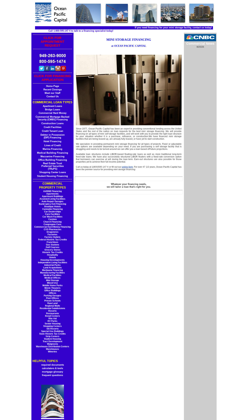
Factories (52, 234)
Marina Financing (52, 149)
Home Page (52, 86)
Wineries (52, 351)
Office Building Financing (52, 160)
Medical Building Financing (52, 152)
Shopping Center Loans (52, 172)
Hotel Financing (52, 141)
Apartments (52, 194)
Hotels (52, 257)
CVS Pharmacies (52, 229)
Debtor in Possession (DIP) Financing (52, 136)
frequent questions (52, 375)
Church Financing (52, 222)
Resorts (52, 311)
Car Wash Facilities (52, 216)
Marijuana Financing (52, 270)
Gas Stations (52, 244)
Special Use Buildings (52, 331)
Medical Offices (52, 278)
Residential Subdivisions (52, 308)
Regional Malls (52, 306)
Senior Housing (52, 323)
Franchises (52, 242)
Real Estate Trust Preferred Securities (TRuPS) (52, 166)
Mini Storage (52, 280)
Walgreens (52, 344)
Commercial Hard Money (52, 113)
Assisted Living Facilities (52, 199)
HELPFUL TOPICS (45, 361)
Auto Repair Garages (52, 201)
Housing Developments (52, 260)
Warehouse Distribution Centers (52, 346)
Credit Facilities (52, 127)
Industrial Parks (52, 265)
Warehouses (52, 349)
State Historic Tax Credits (52, 334)
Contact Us (52, 96)
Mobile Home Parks (52, 285)
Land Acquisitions (52, 267)
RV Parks (52, 321)
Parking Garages (52, 295)
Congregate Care (52, 224)
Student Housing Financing (52, 176)
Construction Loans (52, 123)
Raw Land (52, 303)
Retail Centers (52, 316)
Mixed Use (52, 283)
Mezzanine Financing (52, 156)
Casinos (52, 219)
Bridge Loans (52, 109)
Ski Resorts (52, 328)
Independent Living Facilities (52, 262)
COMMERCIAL (52, 183)
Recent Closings (52, 89)
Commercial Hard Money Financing (52, 227)
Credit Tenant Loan (52, 131)
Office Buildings (52, 290)
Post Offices (52, 298)
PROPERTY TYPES (52, 187)
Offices (52, 293)
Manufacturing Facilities (52, 272)
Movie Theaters (52, 288)
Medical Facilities (52, 275)
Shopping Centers (52, 326)
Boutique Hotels (52, 206)
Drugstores (52, 232)
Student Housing (52, 339)
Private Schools (52, 300)
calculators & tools (52, 368)
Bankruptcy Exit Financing (52, 204)
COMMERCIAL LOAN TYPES (52, 102)
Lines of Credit (52, 145)
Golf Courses (52, 247)
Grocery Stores (52, 250)
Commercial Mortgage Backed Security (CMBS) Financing (52, 118)
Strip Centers (52, 336)
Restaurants (52, 313)
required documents (52, 364)
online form (127, 167)
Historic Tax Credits (52, 252)
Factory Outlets (52, 237)
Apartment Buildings (52, 196)
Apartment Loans (52, 106)
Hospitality (52, 255)
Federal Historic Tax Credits (52, 239)
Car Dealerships (52, 211)
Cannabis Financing (52, 209)
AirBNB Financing (52, 191)
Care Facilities (52, 214)
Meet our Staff (52, 93)
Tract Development (52, 341)
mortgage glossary (52, 371)
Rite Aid (52, 318)
